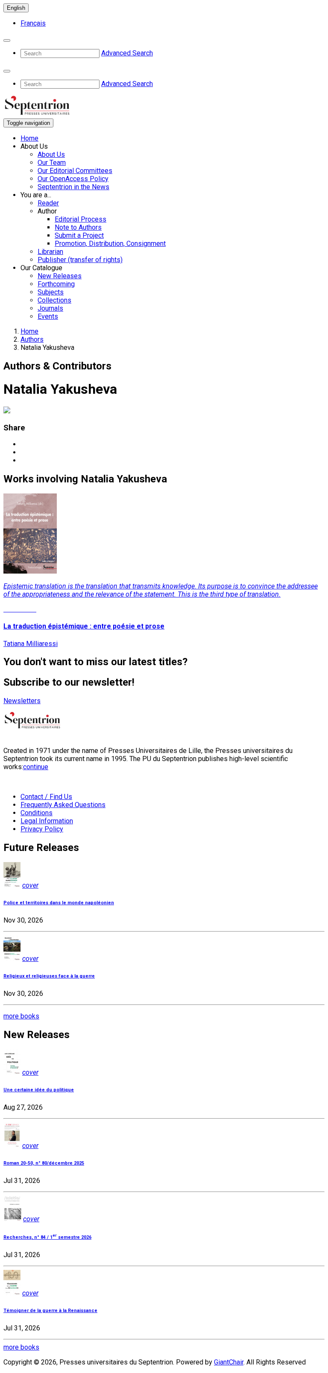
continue (35, 767)
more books (21, 1016)
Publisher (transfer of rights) (80, 260)
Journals (50, 308)
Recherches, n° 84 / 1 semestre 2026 (47, 1237)
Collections (54, 300)
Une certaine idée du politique (38, 1090)
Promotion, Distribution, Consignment (110, 243)
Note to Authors (78, 227)
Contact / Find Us (46, 797)
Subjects (51, 292)
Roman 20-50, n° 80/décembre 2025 (43, 1163)
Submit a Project (79, 235)
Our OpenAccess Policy (73, 179)
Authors (32, 339)
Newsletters (22, 701)
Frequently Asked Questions (62, 805)
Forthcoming (56, 284)
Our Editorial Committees (75, 171)
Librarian (50, 252)
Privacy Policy (41, 829)
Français (33, 23)
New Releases (60, 276)
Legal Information (46, 821)
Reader (48, 203)
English (16, 8)
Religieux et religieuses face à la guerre (49, 976)
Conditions (36, 813)
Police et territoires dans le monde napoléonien (58, 903)
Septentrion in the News (73, 187)
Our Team (52, 163)
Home (29, 138)
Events (48, 316)
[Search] (6, 40)
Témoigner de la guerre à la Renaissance (50, 1310)
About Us (51, 154)
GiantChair (228, 1362)
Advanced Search (127, 53)
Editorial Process (80, 219)
